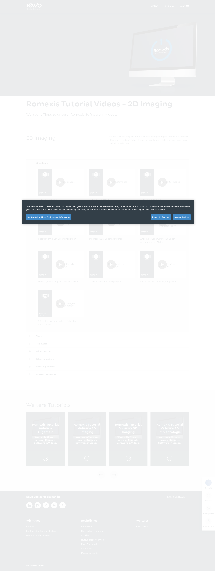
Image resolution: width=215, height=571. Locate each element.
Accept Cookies (181, 217)
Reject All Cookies (160, 217)
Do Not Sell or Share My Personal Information (48, 217)
